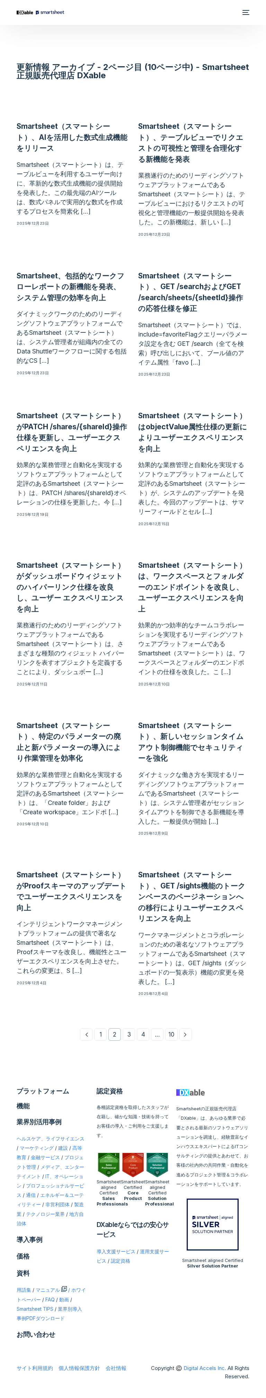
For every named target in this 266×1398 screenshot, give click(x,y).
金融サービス (45, 1157)
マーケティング (37, 1148)
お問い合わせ (36, 1334)
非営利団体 (57, 1204)
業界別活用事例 (39, 1122)
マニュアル (48, 1290)
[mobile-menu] (245, 12)
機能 (23, 1106)
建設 (63, 1148)
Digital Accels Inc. (205, 1368)
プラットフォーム (43, 1091)
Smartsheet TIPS (35, 1309)
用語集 (24, 1290)
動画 (64, 1299)
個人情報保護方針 (79, 1368)
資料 (23, 1273)
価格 (23, 1256)
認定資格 (120, 1261)
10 (171, 1034)
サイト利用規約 (35, 1368)
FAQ (50, 1299)
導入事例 (29, 1240)
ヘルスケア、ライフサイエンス (51, 1138)
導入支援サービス (116, 1251)
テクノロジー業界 (45, 1214)
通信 (31, 1195)
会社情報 (116, 1368)
